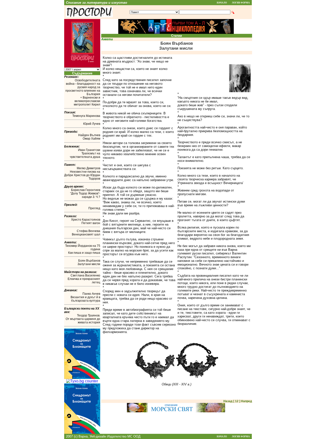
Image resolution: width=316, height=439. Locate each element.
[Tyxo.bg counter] (82, 381)
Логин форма (241, 2)
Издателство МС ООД (123, 436)
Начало (222, 2)
